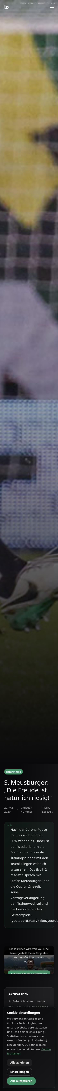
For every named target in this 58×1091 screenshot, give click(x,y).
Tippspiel (51, 3)
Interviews (13, 772)
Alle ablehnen (19, 1062)
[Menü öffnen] (51, 8)
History (32, 3)
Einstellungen (19, 1072)
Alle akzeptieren (21, 1081)
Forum (23, 3)
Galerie (41, 3)
